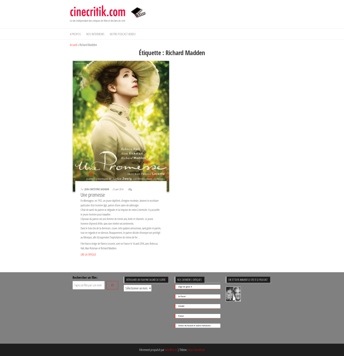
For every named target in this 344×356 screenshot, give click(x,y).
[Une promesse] (121, 126)
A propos (75, 34)
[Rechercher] (112, 285)
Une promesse (93, 194)
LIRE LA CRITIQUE (88, 254)
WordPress (171, 350)
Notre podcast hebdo (123, 34)
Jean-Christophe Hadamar (97, 189)
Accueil (73, 45)
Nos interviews (95, 34)
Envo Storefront (196, 350)
